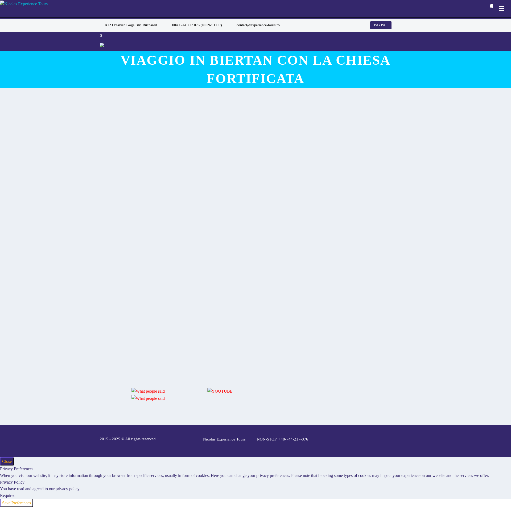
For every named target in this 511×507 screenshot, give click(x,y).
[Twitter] (317, 25)
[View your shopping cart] (490, 9)
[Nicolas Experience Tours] (24, 3)
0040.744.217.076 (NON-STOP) (197, 25)
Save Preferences (16, 503)
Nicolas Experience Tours (224, 439)
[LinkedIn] (309, 25)
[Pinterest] (333, 25)
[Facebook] (301, 25)
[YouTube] (341, 25)
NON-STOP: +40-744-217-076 (282, 439)
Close (7, 461)
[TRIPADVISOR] (349, 25)
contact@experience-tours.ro (258, 25)
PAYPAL (381, 25)
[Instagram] (325, 25)
